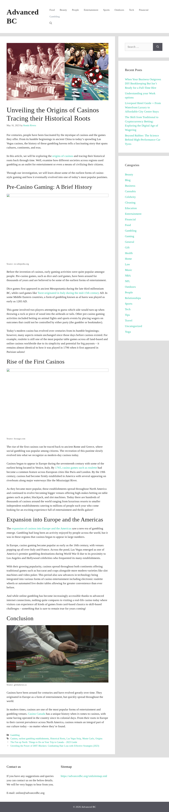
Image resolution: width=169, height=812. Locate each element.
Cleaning (130, 202)
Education (131, 208)
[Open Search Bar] (50, 23)
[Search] (157, 47)
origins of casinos (62, 156)
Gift (127, 247)
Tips (127, 314)
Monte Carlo (88, 738)
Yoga (128, 331)
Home (128, 258)
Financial (143, 10)
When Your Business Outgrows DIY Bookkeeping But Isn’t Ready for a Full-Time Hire (143, 83)
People (75, 10)
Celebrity (130, 197)
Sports (106, 10)
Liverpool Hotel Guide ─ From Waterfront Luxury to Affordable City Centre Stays (143, 107)
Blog (128, 180)
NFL (127, 281)
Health (129, 253)
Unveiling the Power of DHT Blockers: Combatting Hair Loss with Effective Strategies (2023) (54, 745)
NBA (128, 275)
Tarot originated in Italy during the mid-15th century (68, 293)
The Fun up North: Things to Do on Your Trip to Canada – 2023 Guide (43, 742)
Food (52, 10)
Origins (98, 738)
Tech (131, 10)
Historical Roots (57, 738)
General (129, 241)
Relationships (133, 298)
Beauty (63, 10)
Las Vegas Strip (74, 738)
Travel (128, 320)
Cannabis (130, 191)
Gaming (129, 236)
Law (127, 264)
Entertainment (91, 10)
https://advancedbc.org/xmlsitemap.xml (84, 776)
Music (128, 270)
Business (130, 185)
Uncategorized (133, 326)
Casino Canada (36, 713)
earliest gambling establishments (34, 738)
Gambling (55, 16)
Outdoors (119, 10)
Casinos (13, 738)
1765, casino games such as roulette (75, 467)
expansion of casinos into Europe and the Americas (41, 528)
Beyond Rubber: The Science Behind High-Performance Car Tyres (142, 140)
